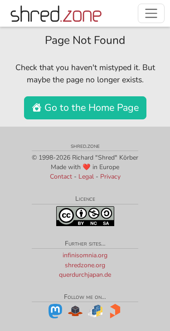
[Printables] (115, 310)
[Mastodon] (55, 310)
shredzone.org (85, 265)
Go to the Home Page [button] (90, 107)
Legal (86, 176)
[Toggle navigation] (151, 13)
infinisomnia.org (85, 255)
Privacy (110, 176)
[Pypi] (95, 310)
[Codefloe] (75, 310)
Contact (61, 176)
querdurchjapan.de (85, 274)
